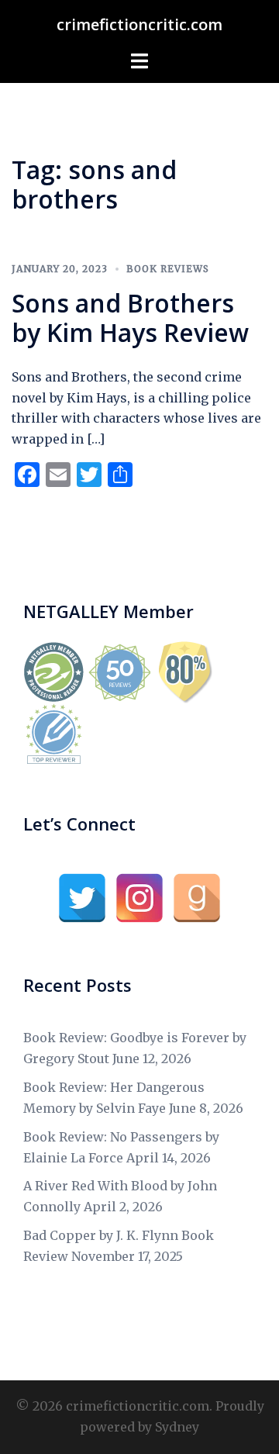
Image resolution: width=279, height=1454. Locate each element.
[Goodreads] (197, 898)
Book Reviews (167, 269)
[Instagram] (139, 898)
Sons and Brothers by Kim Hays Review (130, 317)
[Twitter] (82, 898)
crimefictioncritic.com (139, 24)
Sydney (177, 1427)
